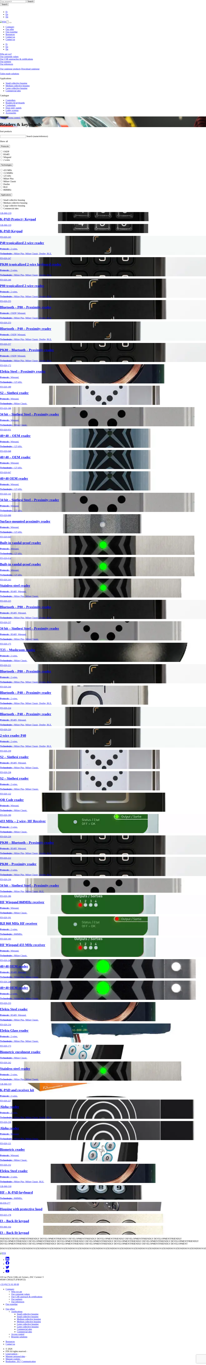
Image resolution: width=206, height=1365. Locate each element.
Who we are (16, 1291)
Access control (13, 117)
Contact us (10, 37)
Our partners (5, 61)
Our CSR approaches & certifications (16, 59)
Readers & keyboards (15, 103)
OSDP (6, 151)
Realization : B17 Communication (21, 1361)
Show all (4, 141)
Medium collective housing (18, 86)
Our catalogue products (10, 69)
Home (2, 117)
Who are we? (6, 54)
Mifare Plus (8, 178)
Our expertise (12, 32)
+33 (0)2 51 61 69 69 (9, 1284)
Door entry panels (13, 108)
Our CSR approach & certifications (26, 1296)
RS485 (6, 154)
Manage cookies (13, 1359)
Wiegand (7, 157)
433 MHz (7, 170)
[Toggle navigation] (10, 22)
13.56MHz (8, 173)
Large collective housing (16, 88)
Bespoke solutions (19, 1337)
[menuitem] (7, 12)
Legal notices (11, 1354)
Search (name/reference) (37, 136)
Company (10, 27)
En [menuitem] (7, 47)
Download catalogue (30, 69)
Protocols (5, 146)
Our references (6, 64)
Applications (6, 195)
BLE (5, 187)
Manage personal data (15, 1356)
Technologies (6, 165)
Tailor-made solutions (9, 73)
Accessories (11, 113)
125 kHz (7, 176)
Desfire (6, 184)
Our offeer (10, 1309)
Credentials (11, 105)
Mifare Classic (9, 181)
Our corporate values (9, 56)
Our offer (10, 29)
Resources (10, 34)
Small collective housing (16, 83)
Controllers (10, 100)
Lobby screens (12, 110)
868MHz (7, 190)
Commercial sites (13, 91)
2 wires (6, 160)
